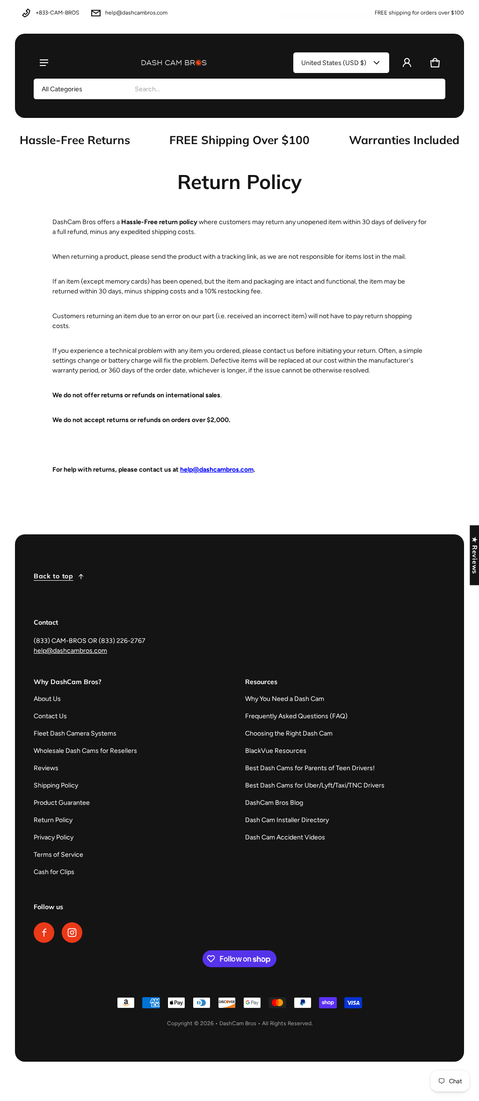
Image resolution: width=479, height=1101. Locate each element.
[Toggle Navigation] (44, 62)
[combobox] (286, 89)
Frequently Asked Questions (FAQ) (296, 716)
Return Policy (53, 820)
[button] (435, 62)
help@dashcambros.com (136, 12)
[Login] (407, 62)
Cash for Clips (54, 872)
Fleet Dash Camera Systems (75, 733)
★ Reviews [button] (475, 555)
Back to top (53, 576)
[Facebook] (44, 932)
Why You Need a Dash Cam (284, 699)
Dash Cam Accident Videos (285, 837)
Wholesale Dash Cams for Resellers (85, 751)
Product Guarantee (62, 803)
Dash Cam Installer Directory (287, 820)
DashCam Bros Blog (274, 803)
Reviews (46, 768)
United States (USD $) (333, 63)
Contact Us (50, 716)
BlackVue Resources (275, 751)
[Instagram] (72, 932)
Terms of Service (58, 855)
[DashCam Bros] (174, 62)
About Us (47, 699)
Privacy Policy (53, 837)
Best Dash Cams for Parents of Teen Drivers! (310, 768)
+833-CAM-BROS (57, 12)
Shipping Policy (56, 785)
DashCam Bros (237, 1023)
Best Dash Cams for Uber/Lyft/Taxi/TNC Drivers (315, 785)
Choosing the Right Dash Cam (289, 733)
